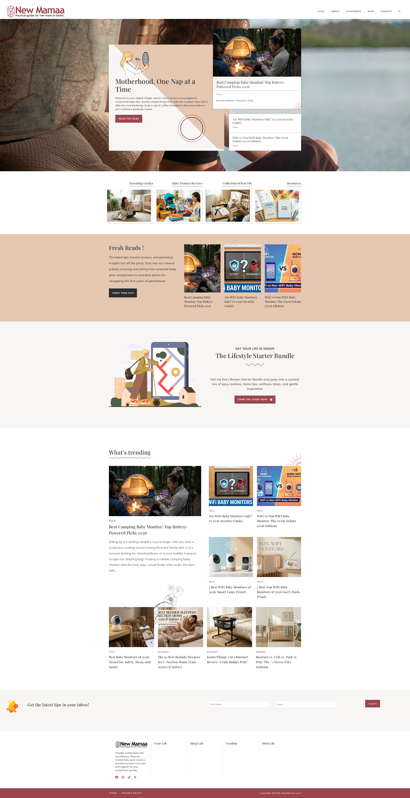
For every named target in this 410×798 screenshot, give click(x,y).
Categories (353, 11)
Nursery (261, 652)
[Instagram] (122, 777)
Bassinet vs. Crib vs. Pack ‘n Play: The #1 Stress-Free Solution (276, 662)
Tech (219, 94)
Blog (371, 11)
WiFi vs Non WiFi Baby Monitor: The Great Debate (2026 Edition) (260, 139)
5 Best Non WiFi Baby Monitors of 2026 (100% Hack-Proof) (279, 592)
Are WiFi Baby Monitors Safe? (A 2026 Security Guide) (263, 120)
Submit (373, 703)
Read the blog (129, 118)
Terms (113, 793)
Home (321, 11)
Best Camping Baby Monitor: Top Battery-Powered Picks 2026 (251, 84)
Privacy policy (132, 793)
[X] (135, 777)
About (335, 11)
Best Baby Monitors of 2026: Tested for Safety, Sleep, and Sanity (129, 662)
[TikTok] (129, 777)
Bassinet (163, 652)
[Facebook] (116, 777)
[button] (399, 11)
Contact (386, 11)
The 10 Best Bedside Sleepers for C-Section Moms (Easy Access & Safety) (179, 662)
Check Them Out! (123, 292)
